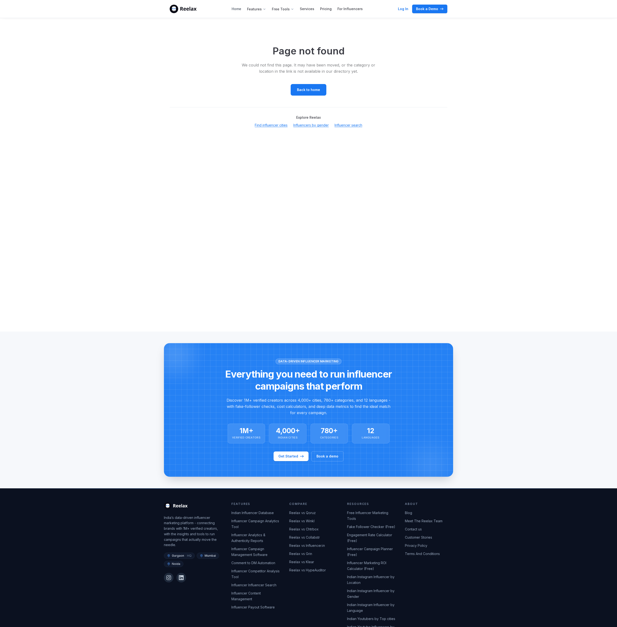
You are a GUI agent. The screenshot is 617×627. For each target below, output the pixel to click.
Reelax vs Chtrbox (304, 529)
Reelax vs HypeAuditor (307, 570)
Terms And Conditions (422, 554)
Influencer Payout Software (253, 607)
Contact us (413, 529)
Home (236, 9)
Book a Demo (427, 9)
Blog (408, 513)
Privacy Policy (416, 545)
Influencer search (348, 125)
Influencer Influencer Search (253, 585)
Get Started (288, 456)
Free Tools (281, 9)
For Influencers (350, 9)
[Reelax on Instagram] (169, 577)
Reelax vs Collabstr (304, 537)
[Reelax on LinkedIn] (181, 577)
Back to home (308, 90)
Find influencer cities (271, 125)
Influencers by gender (311, 125)
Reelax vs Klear (301, 562)
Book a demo (327, 456)
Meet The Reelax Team (424, 521)
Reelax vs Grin (300, 554)
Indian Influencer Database (252, 513)
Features (254, 9)
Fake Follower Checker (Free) (371, 527)
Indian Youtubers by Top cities (371, 619)
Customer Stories (418, 537)
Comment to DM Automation (253, 563)
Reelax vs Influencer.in (307, 545)
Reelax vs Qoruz (302, 513)
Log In (403, 9)
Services (307, 9)
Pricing (326, 9)
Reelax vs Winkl (302, 521)
